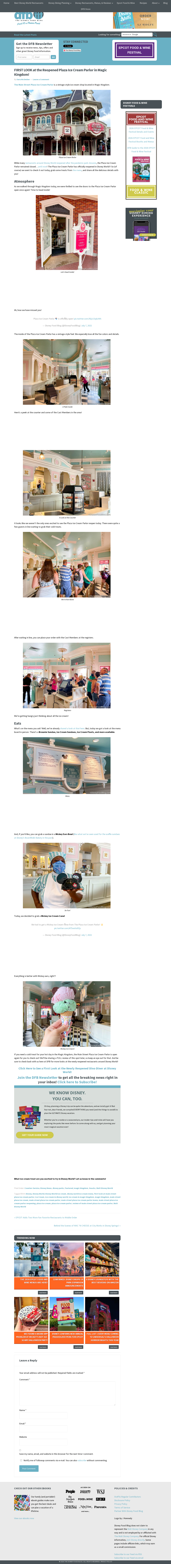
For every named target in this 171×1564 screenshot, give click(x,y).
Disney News (46, 1188)
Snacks (92, 1188)
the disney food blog (24, 9)
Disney (29, 1193)
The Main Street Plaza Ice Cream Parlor (33, 84)
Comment (24, 1379)
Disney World (38, 1193)
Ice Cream (39, 1197)
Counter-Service (32, 1188)
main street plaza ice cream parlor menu (79, 1200)
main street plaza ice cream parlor (44, 1200)
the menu (77, 170)
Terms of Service (122, 1507)
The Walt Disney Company (126, 1536)
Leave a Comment (41, 79)
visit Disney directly (135, 1539)
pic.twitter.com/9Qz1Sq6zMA (87, 318)
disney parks (58, 1188)
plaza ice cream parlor (62, 1203)
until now (42, 166)
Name (22, 1410)
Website (23, 1436)
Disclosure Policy (122, 1500)
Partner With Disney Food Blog (128, 1511)
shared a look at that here (72, 728)
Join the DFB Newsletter (37, 1077)
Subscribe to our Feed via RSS (128, 1554)
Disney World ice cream (55, 1193)
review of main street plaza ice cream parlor (93, 1203)
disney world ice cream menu (80, 1193)
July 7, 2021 (86, 325)
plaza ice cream (44, 1203)
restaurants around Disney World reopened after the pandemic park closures (60, 162)
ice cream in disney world (56, 1197)
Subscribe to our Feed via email (128, 1557)
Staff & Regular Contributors (127, 1496)
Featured (69, 1188)
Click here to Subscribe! (77, 1082)
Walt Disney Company (137, 1529)
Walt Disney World (104, 1188)
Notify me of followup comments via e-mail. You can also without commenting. (65, 1460)
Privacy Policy (120, 1503)
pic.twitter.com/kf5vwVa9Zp (67, 928)
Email (22, 1423)
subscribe (82, 1460)
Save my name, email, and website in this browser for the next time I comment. (56, 1453)
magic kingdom (81, 1188)
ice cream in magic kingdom (81, 1197)
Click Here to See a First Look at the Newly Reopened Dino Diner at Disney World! (67, 1070)
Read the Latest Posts (25, 34)
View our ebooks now (24, 1518)
